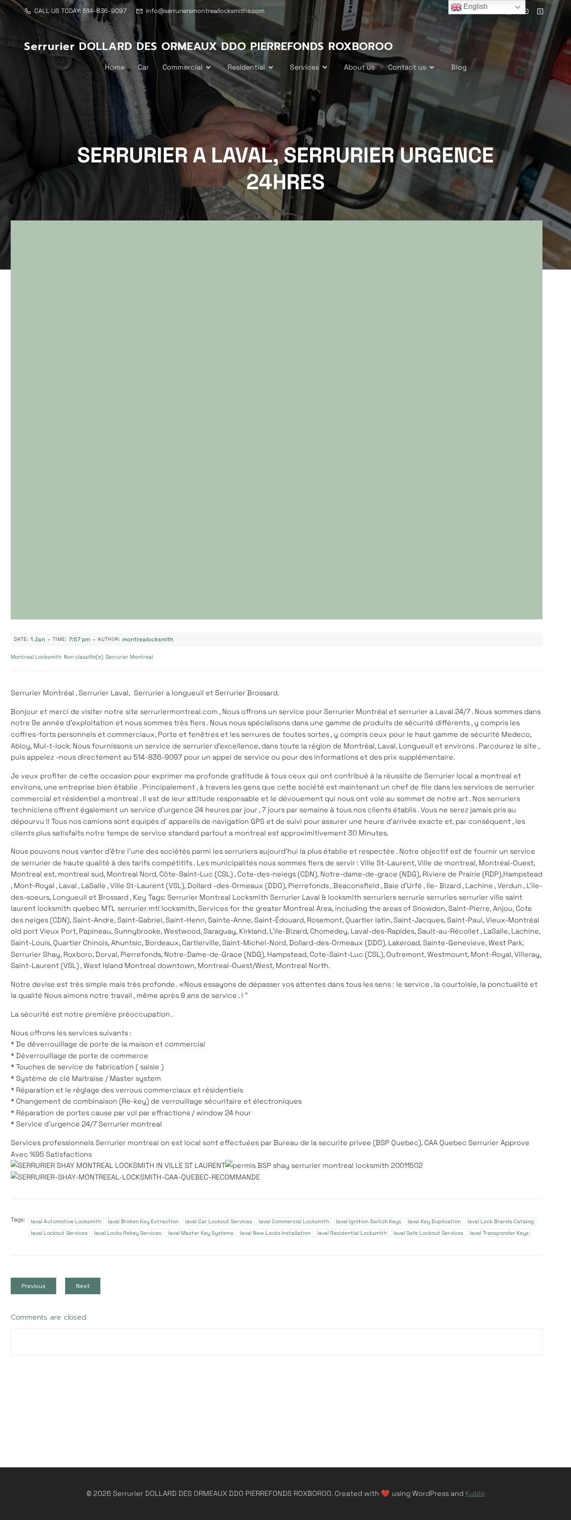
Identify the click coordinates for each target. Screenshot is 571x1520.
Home (114, 67)
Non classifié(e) (83, 656)
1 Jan (37, 639)
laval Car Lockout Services (218, 1221)
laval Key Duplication (434, 1221)
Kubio (475, 1493)
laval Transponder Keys (499, 1233)
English (475, 6)
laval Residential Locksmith (352, 1233)
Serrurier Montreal (129, 656)
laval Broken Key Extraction (143, 1221)
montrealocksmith (148, 639)
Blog (459, 67)
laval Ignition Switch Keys (368, 1221)
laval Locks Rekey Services (127, 1233)
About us (359, 67)
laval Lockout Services (59, 1233)
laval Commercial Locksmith (294, 1221)
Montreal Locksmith (36, 656)
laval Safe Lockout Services (428, 1233)
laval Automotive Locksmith (66, 1221)
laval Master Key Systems (200, 1233)
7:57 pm (79, 639)
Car (143, 67)
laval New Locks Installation (275, 1233)
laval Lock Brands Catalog (501, 1221)
